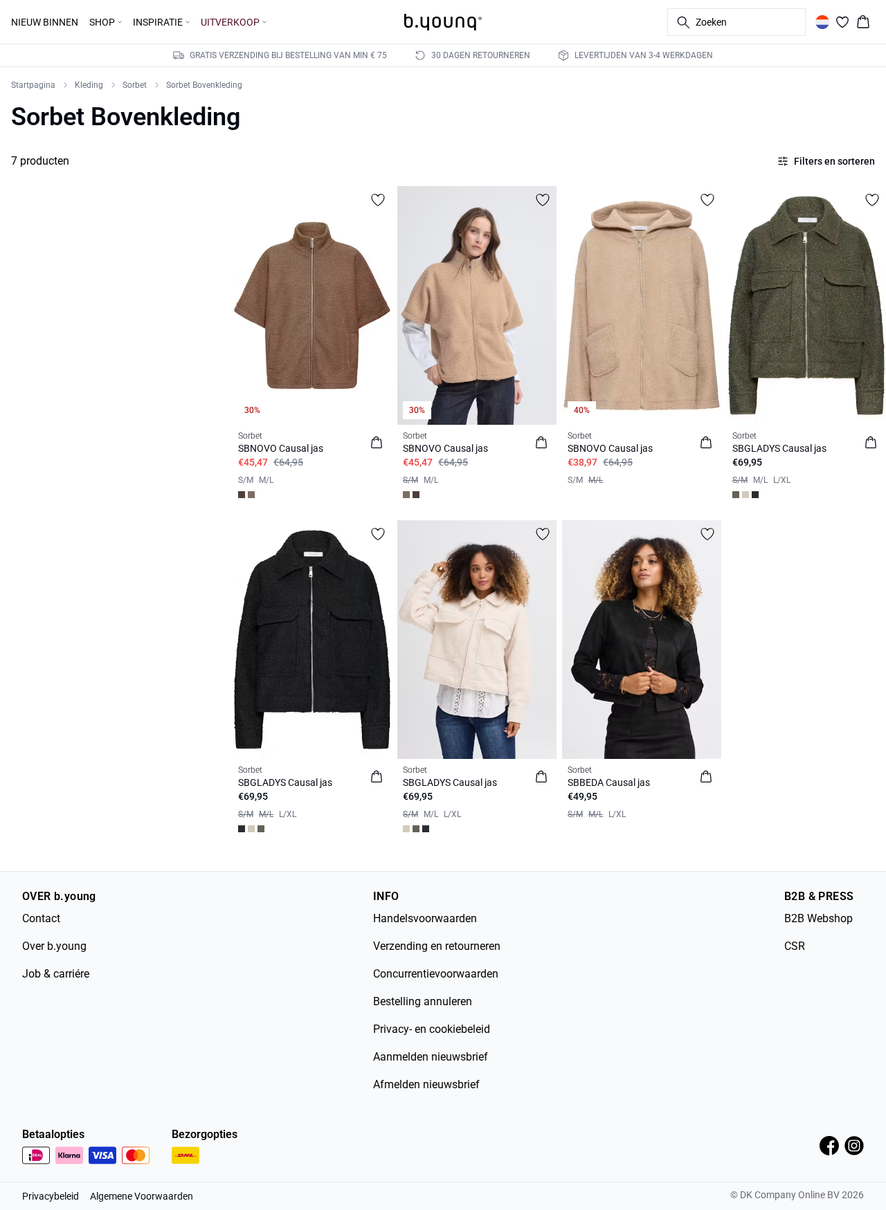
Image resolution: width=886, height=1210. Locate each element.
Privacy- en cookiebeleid (431, 1029)
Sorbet (135, 85)
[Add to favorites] (378, 200)
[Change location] (822, 22)
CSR (794, 946)
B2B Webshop (818, 918)
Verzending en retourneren (436, 946)
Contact (41, 918)
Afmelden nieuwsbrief (426, 1084)
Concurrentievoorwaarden (435, 973)
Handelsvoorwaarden (425, 918)
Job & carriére (55, 973)
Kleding (89, 85)
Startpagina (33, 85)
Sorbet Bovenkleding (204, 85)
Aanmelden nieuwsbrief (430, 1056)
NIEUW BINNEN (44, 22)
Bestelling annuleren (422, 1001)
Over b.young (54, 946)
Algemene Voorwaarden (141, 1196)
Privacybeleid (50, 1196)
